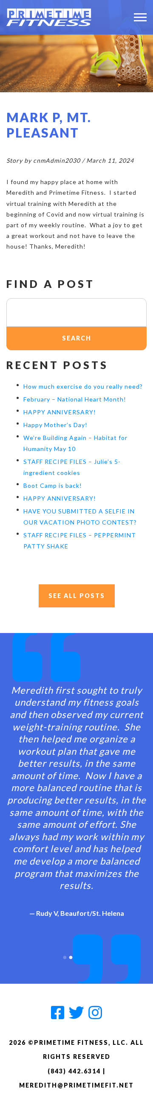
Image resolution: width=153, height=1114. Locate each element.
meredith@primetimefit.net (76, 1085)
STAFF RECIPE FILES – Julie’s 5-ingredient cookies (72, 467)
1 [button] (64, 955)
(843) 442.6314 (74, 1071)
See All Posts (76, 595)
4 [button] (82, 955)
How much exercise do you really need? (83, 386)
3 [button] (76, 955)
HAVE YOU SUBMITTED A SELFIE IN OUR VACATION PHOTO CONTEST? (80, 516)
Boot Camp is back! (52, 485)
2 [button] (70, 955)
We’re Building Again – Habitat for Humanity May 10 (75, 443)
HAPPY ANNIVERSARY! (59, 412)
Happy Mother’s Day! (55, 424)
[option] (76, 794)
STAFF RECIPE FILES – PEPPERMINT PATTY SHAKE (79, 540)
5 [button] (88, 955)
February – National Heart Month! (74, 399)
